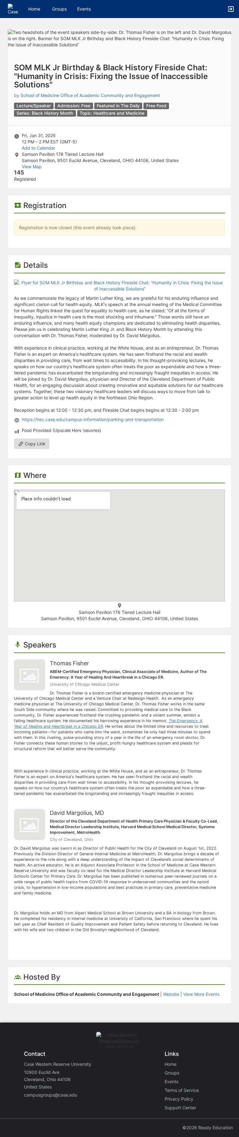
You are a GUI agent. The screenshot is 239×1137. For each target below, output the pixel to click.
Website (171, 994)
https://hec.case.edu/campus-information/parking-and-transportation (93, 419)
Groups (59, 9)
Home (170, 1064)
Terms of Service (182, 1090)
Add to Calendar (38, 148)
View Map (32, 166)
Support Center (180, 1107)
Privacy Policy (179, 1099)
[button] (13, 8)
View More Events (201, 994)
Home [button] (34, 9)
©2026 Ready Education (207, 1127)
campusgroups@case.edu (50, 1095)
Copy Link (34, 443)
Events (84, 9)
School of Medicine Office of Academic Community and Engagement (90, 95)
